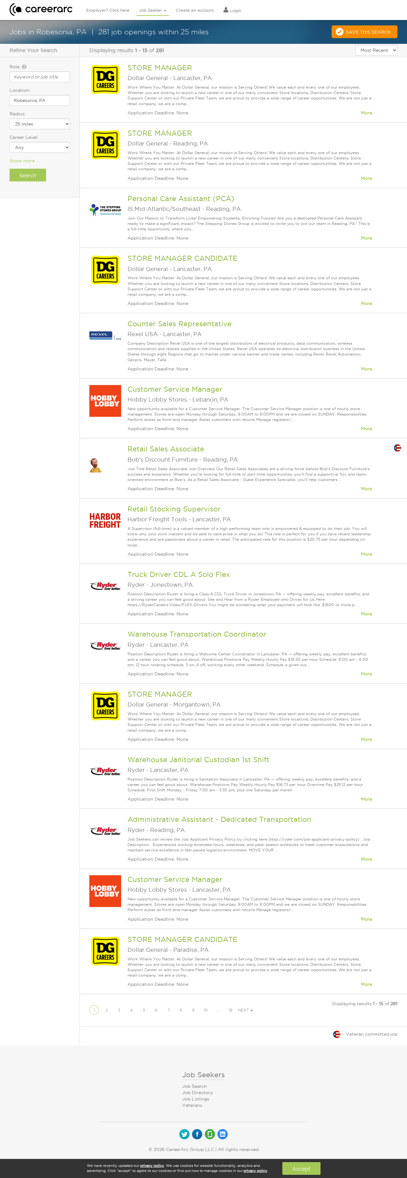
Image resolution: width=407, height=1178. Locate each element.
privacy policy (152, 1166)
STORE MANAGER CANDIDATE (183, 258)
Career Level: (24, 137)
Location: (20, 90)
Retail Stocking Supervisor (174, 509)
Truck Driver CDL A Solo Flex (179, 574)
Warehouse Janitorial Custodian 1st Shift (198, 759)
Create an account (195, 10)
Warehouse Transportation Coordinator (197, 634)
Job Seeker (151, 10)
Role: (16, 66)
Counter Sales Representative (179, 324)
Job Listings (195, 1098)
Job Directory (197, 1092)
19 (230, 1010)
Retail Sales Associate (166, 449)
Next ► (246, 1010)
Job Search (194, 1086)
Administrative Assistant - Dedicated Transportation (219, 819)
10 (206, 1010)
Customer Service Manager (175, 389)
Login (235, 10)
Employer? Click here (107, 10)
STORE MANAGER (160, 67)
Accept (301, 1169)
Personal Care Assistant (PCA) (181, 198)
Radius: (18, 113)
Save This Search (368, 32)
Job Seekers (203, 1075)
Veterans (192, 1105)
